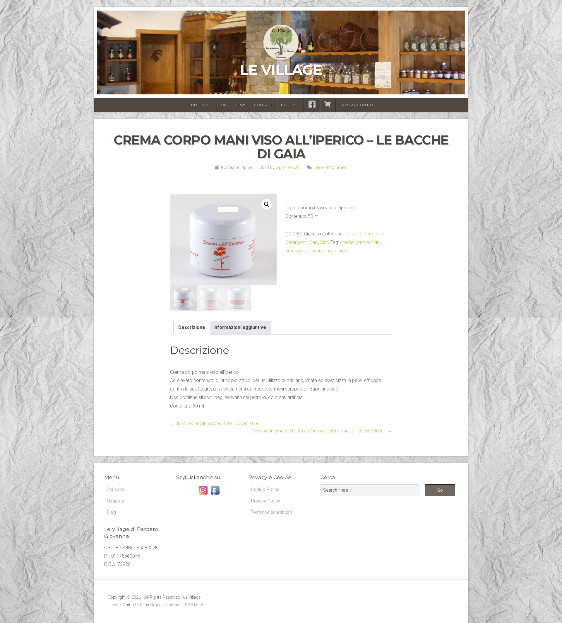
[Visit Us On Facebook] (215, 494)
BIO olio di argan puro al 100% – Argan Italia (216, 423)
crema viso (297, 251)
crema (347, 242)
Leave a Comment (330, 167)
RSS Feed (194, 604)
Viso (324, 242)
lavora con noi (357, 105)
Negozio (290, 105)
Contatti (263, 105)
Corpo (351, 234)
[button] (266, 204)
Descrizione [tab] (191, 327)
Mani (313, 242)
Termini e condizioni (271, 512)
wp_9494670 (287, 167)
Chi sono (198, 105)
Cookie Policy (265, 489)
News (240, 105)
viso (343, 251)
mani (332, 251)
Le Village (281, 69)
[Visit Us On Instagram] (203, 494)
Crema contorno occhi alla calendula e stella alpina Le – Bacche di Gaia (320, 431)
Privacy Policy (265, 501)
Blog (221, 105)
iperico (318, 251)
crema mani (368, 242)
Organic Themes (165, 604)
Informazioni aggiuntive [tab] (239, 327)
